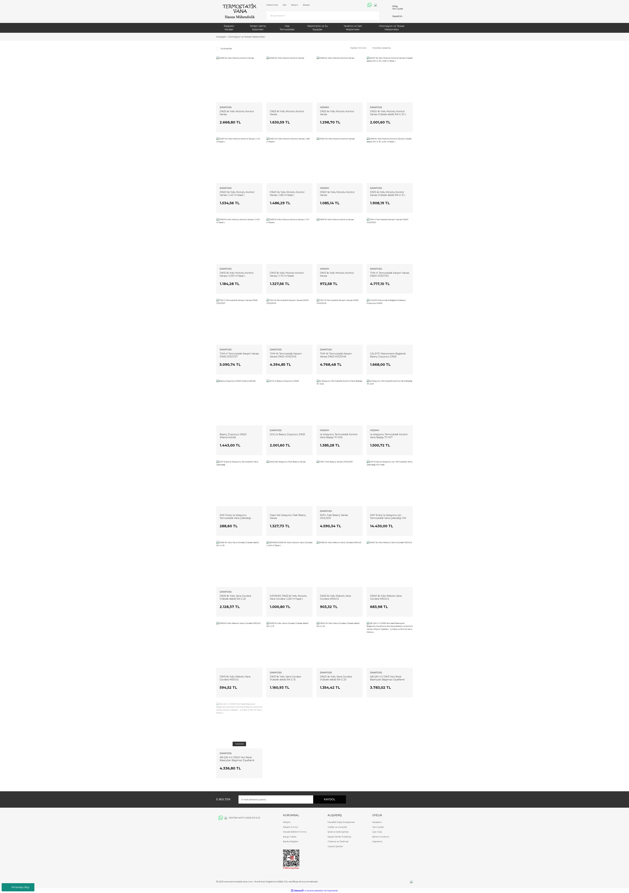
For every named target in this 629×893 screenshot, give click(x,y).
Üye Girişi (377, 831)
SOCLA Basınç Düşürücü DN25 (287, 434)
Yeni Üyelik (397, 9)
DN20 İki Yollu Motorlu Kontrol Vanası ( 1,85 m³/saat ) (287, 194)
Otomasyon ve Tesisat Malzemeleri (246, 36)
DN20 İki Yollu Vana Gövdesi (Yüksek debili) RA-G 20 (336, 678)
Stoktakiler (226, 48)
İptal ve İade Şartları (338, 831)
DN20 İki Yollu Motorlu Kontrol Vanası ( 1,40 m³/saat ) (237, 194)
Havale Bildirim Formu (294, 831)
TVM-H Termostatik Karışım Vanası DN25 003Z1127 (239, 355)
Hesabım (377, 822)
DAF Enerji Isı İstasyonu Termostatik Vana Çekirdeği (235, 517)
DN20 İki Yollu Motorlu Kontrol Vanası (337, 194)
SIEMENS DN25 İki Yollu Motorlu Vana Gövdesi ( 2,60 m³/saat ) (288, 597)
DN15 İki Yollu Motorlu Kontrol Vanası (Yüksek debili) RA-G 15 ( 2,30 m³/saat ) (387, 194)
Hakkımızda (272, 5)
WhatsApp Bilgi (20, 887)
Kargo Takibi (289, 836)
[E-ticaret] (314, 890)
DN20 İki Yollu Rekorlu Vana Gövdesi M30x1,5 (386, 597)
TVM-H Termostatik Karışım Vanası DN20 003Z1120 (389, 274)
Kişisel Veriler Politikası (339, 836)
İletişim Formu (290, 827)
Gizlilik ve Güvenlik (337, 827)
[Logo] (239, 11)
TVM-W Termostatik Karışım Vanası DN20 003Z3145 (286, 355)
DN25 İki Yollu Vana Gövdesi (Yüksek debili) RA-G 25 (235, 597)
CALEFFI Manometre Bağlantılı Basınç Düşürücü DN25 (388, 355)
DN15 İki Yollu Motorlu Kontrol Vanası (337, 274)
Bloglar (306, 5)
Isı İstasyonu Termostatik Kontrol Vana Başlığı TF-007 (388, 436)
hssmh (324, 107)
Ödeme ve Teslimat (338, 841)
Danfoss (226, 107)
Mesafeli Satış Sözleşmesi (341, 822)
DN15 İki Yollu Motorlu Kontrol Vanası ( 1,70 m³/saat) (287, 274)
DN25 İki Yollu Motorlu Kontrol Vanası (237, 113)
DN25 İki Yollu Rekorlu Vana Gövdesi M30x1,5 (335, 597)
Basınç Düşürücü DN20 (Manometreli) (233, 436)
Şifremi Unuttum (380, 836)
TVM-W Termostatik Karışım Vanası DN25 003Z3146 (336, 355)
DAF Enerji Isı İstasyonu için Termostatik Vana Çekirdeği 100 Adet (388, 517)
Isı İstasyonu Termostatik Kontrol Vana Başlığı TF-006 (338, 436)
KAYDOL (329, 799)
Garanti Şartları (335, 846)
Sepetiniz (377, 841)
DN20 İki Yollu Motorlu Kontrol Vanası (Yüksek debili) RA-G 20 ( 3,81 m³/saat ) (388, 113)
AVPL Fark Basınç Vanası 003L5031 (334, 517)
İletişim (294, 5)
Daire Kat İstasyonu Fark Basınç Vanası (288, 517)
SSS (284, 5)
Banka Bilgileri (290, 841)
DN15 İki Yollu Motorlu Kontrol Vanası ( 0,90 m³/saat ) (236, 274)
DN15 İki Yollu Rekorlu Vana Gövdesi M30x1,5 (235, 678)
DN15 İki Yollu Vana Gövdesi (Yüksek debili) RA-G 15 (285, 678)
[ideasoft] (297, 890)
